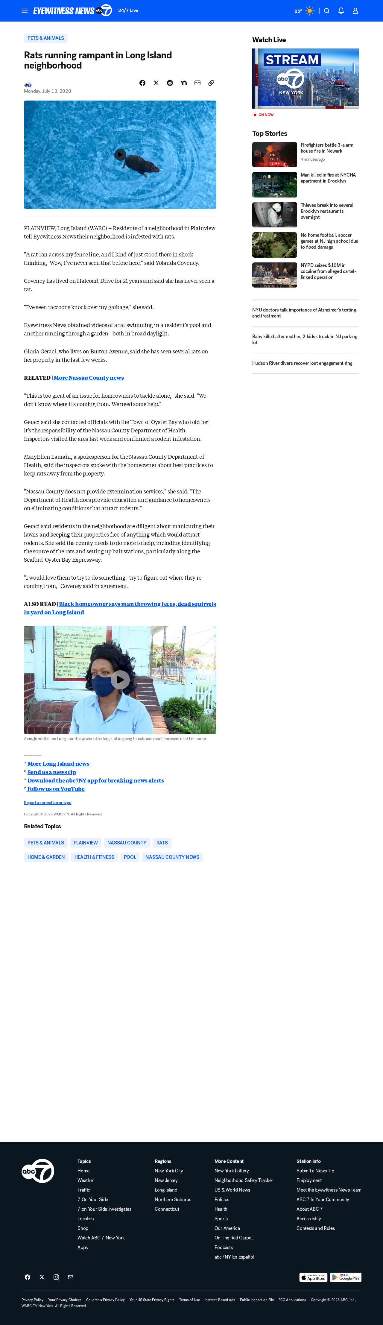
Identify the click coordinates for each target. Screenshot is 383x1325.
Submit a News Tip (315, 1171)
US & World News (232, 1190)
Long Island (166, 1190)
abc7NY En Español (234, 1257)
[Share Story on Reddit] (170, 83)
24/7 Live (128, 10)
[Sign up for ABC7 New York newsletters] (71, 1277)
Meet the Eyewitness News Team (329, 1190)
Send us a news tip (52, 772)
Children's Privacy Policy (105, 1300)
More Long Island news (58, 763)
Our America (227, 1228)
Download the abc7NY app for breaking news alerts (96, 780)
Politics (222, 1199)
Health (221, 1209)
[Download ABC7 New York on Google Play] (345, 1277)
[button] (24, 10)
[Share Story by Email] (197, 83)
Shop (82, 1228)
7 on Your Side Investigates (104, 1209)
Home (83, 1171)
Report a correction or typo (47, 803)
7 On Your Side (92, 1199)
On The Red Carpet (234, 1238)
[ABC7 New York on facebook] (28, 1277)
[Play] (305, 78)
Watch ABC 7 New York (101, 1238)
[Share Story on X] (156, 83)
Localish (85, 1218)
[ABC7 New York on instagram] (56, 1277)
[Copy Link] (211, 83)
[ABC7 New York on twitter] (42, 1277)
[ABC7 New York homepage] (72, 10)
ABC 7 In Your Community (323, 1199)
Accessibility (309, 1218)
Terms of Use (189, 1300)
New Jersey (166, 1180)
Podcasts (223, 1247)
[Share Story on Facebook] (142, 83)
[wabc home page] (38, 1171)
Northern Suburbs (173, 1199)
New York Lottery (232, 1171)
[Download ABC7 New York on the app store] (313, 1277)
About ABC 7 (310, 1209)
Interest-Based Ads (220, 1300)
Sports (221, 1218)
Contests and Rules (316, 1228)
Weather (85, 1180)
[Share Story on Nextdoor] (184, 83)
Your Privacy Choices (64, 1300)
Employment (309, 1180)
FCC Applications (292, 1300)
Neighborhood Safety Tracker (244, 1180)
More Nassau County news (89, 377)
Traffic (83, 1190)
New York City (169, 1171)
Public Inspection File (257, 1300)
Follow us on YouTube (55, 788)
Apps (82, 1247)
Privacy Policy (32, 1300)
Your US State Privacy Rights (152, 1300)
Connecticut (167, 1209)
